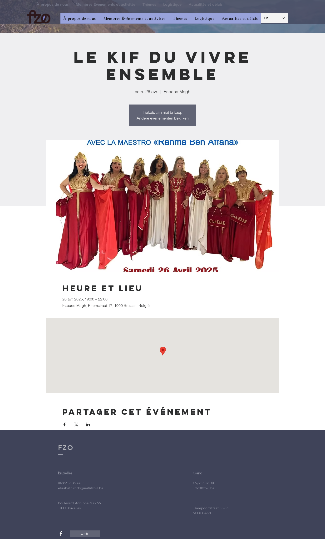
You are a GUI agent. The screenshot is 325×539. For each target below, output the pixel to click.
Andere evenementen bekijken (163, 118)
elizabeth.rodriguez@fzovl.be (80, 488)
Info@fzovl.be (203, 488)
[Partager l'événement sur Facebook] (64, 424)
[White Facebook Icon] (61, 533)
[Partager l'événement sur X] (76, 424)
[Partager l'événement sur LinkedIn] (88, 424)
